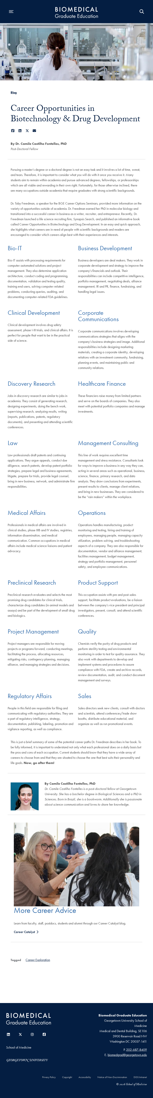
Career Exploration (38, 960)
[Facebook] (13, 131)
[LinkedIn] (20, 131)
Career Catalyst (24, 932)
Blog (14, 92)
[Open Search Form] (142, 11)
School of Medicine (18, 1047)
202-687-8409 (136, 1049)
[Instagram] (32, 1034)
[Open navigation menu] (11, 11)
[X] (27, 131)
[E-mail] (34, 131)
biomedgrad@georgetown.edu (127, 1055)
